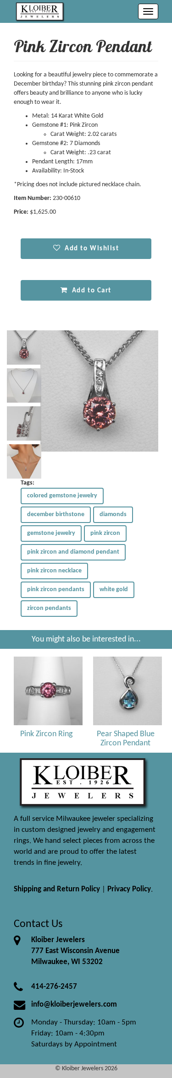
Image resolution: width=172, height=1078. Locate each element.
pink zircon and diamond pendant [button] (73, 552)
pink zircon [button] (105, 533)
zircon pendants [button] (49, 608)
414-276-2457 (54, 987)
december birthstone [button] (55, 514)
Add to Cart (89, 290)
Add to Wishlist (90, 248)
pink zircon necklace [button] (54, 570)
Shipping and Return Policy (57, 889)
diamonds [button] (113, 514)
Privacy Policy (129, 889)
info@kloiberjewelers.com (74, 1004)
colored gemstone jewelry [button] (62, 495)
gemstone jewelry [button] (51, 533)
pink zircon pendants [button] (55, 589)
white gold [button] (114, 589)
